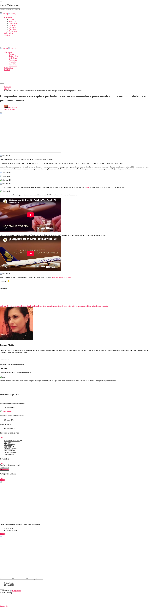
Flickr (87, 187)
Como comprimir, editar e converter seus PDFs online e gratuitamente (21, 579)
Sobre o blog (8, 33)
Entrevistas (12, 29)
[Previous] (1, 589)
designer (24, 306)
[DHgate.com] (15, 591)
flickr (28, 306)
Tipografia (7, 454)
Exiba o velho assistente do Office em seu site (12, 415)
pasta (81, 306)
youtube (105, 306)
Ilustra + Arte (13, 21)
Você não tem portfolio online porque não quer (12, 403)
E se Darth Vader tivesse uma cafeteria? (12, 364)
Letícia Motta (12, 107)
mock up (62, 306)
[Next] (3, 589)
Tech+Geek (13, 23)
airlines (2, 306)
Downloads (13, 31)
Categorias (8, 17)
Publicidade (13, 25)
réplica (93, 306)
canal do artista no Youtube (61, 277)
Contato (7, 35)
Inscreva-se (4, 469)
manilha (51, 306)
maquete (56, 306)
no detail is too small (72, 306)
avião (7, 306)
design (18, 306)
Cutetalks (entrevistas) (12, 441)
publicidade (87, 306)
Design (11, 19)
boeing (11, 306)
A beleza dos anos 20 (5, 424)
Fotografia (12, 27)
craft (14, 306)
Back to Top (4, 606)
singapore (99, 306)
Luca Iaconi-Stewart (41, 306)
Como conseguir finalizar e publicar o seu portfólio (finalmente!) (20, 524)
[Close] (1, 1)
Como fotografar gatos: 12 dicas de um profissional (16, 372)
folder (32, 306)
